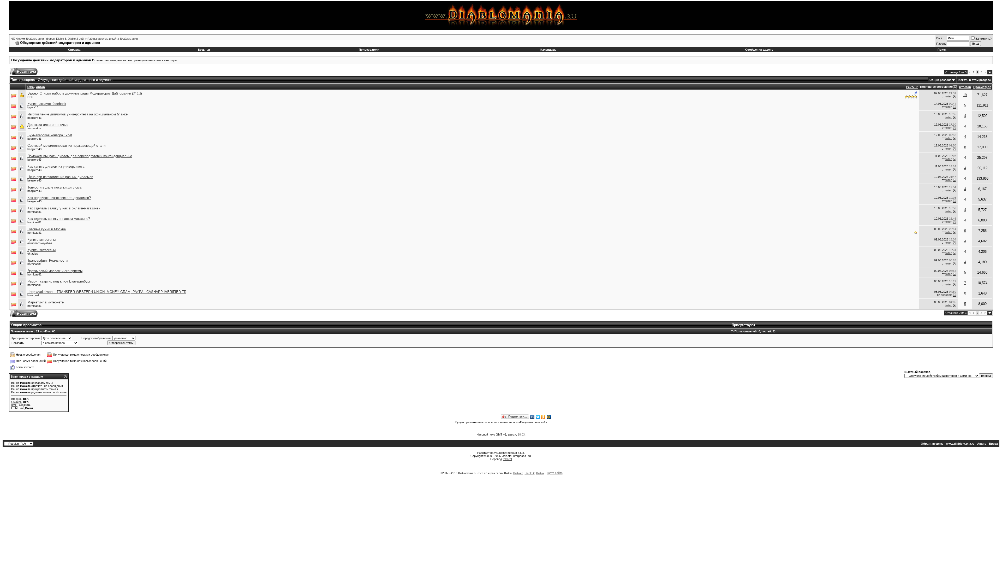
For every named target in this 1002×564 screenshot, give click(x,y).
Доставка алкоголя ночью (47, 125)
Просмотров (982, 87)
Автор (40, 87)
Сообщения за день (759, 49)
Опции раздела (940, 79)
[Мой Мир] (549, 417)
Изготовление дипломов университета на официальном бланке (77, 114)
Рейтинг (912, 87)
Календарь (548, 49)
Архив (981, 443)
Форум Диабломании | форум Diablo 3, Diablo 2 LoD (50, 38)
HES (30, 96)
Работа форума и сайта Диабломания (112, 38)
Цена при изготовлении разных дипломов (60, 177)
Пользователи (369, 49)
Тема (30, 87)
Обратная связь (932, 443)
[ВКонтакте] (532, 417)
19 (965, 95)
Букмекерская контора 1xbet (49, 135)
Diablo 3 (518, 473)
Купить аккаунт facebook (46, 104)
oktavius (32, 253)
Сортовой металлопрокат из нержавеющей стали (66, 146)
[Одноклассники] (543, 417)
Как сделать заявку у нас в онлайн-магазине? (63, 208)
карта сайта (555, 472)
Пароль (941, 43)
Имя (939, 38)
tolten (948, 96)
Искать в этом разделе (974, 79)
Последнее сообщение (936, 86)
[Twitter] (538, 417)
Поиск (942, 49)
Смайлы (16, 401)
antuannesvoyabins (39, 243)
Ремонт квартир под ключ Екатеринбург (59, 281)
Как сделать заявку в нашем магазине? (58, 219)
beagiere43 (34, 117)
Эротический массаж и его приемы (54, 271)
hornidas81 (34, 211)
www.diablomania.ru (960, 443)
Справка (74, 49)
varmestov (34, 128)
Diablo (540, 473)
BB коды (16, 398)
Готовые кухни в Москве (46, 229)
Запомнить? (983, 38)
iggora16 (32, 107)
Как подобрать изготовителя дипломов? (59, 198)
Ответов (965, 87)
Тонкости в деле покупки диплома (54, 187)
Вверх (993, 443)
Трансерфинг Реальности (47, 260)
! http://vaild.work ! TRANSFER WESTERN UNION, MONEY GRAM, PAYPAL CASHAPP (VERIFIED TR (106, 292)
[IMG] (14, 405)
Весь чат (204, 49)
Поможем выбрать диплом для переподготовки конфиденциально (79, 156)
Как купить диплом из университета (55, 166)
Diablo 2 (530, 473)
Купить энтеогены (41, 240)
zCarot (507, 459)
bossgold (33, 295)
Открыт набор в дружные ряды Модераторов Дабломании (85, 93)
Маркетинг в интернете (45, 302)
